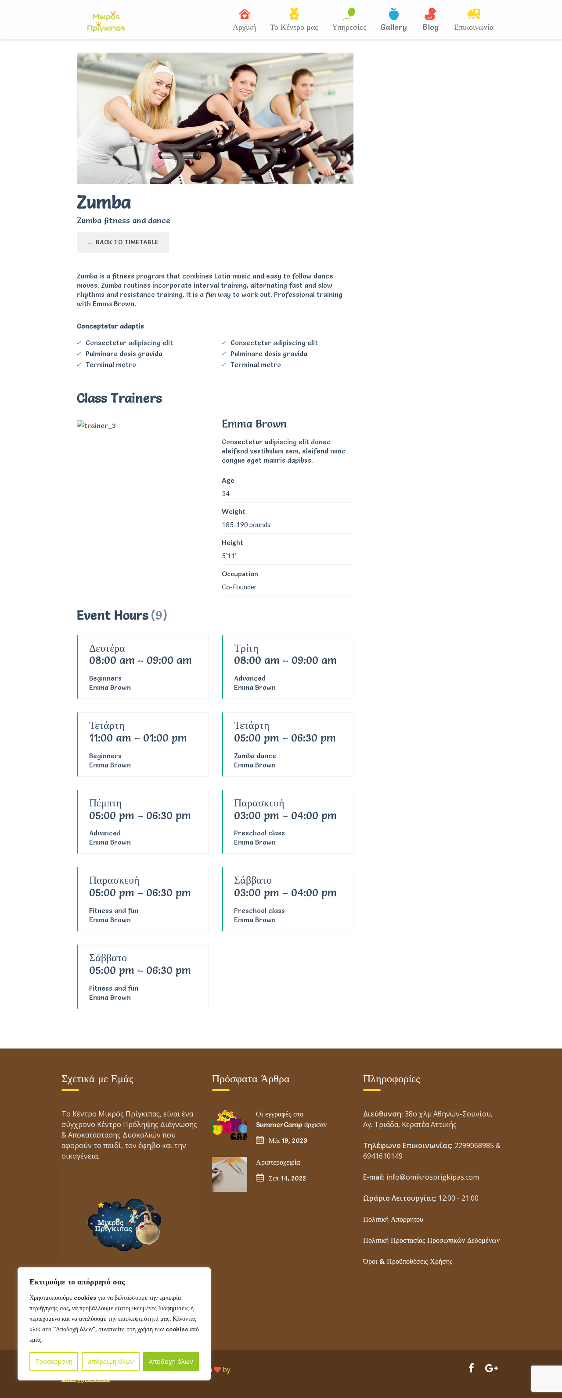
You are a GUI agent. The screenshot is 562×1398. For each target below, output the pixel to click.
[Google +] (491, 1369)
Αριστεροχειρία (278, 1162)
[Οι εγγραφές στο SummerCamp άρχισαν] (229, 1126)
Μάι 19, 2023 (288, 1140)
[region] (114, 1323)
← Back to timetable (123, 242)
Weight (233, 511)
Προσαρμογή (53, 1361)
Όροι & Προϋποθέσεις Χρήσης (407, 1261)
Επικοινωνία (474, 27)
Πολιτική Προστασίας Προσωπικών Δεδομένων (431, 1240)
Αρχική (244, 27)
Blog (430, 27)
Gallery (393, 27)
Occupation (240, 574)
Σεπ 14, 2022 (287, 1178)
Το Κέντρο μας (294, 27)
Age (228, 480)
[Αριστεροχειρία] (229, 1174)
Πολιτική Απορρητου (393, 1219)
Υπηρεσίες (349, 27)
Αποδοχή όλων (171, 1361)
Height (232, 542)
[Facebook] (471, 1369)
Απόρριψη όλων (111, 1361)
